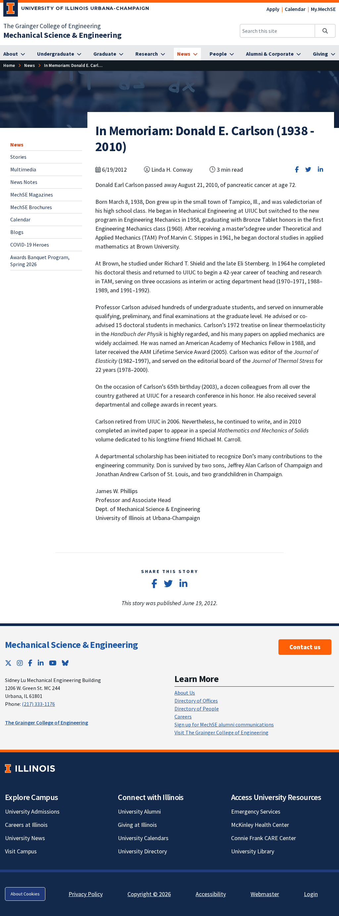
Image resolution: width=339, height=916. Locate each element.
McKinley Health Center (260, 825)
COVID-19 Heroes (29, 244)
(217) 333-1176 (38, 704)
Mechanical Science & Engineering (71, 645)
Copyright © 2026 (149, 894)
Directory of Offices (196, 700)
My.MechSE (323, 9)
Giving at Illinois (137, 825)
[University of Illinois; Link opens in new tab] (30, 768)
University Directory (142, 851)
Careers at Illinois (26, 825)
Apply (272, 9)
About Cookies (25, 894)
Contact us (304, 647)
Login (311, 894)
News (17, 144)
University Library (252, 851)
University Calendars (143, 838)
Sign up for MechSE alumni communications (224, 724)
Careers (183, 716)
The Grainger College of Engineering (52, 26)
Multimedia (23, 169)
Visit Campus (21, 851)
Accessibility (211, 894)
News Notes (23, 182)
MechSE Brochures (31, 207)
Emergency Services (255, 811)
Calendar (295, 9)
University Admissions (32, 811)
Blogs (17, 232)
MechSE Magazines (31, 194)
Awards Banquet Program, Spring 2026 (40, 260)
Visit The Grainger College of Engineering (221, 732)
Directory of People (196, 708)
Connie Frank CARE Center (263, 838)
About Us (184, 692)
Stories (18, 156)
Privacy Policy (86, 894)
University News (25, 838)
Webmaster (265, 894)
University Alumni (139, 811)
